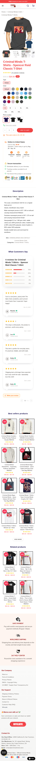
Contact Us (5, 702)
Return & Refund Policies (9, 699)
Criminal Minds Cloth (15, 12)
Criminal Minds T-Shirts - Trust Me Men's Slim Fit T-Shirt (9, 569)
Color (4, 86)
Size (4, 105)
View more (18, 539)
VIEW (9, 432)
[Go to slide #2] (16, 53)
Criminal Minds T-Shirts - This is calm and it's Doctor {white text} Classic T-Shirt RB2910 (26, 600)
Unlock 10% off (4, 753)
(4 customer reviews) (18, 73)
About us (4, 674)
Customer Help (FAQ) (8, 704)
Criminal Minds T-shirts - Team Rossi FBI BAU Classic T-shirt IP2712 (26, 527)
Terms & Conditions (8, 677)
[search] (28, 6)
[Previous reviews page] (22, 400)
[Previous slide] (4, 33)
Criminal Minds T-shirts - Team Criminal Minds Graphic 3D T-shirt (26, 497)
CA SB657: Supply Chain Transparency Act (15, 685)
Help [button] (32, 758)
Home (4, 12)
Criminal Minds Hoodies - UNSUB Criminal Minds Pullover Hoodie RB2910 (26, 438)
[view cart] (33, 6)
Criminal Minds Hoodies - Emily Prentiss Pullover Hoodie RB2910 (9, 438)
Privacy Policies (7, 679)
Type (4, 79)
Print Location (7, 115)
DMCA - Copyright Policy (9, 682)
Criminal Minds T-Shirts (9, 15)
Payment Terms (7, 696)
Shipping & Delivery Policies (10, 694)
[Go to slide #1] (6, 53)
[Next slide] (31, 33)
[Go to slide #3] (26, 53)
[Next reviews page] (31, 400)
